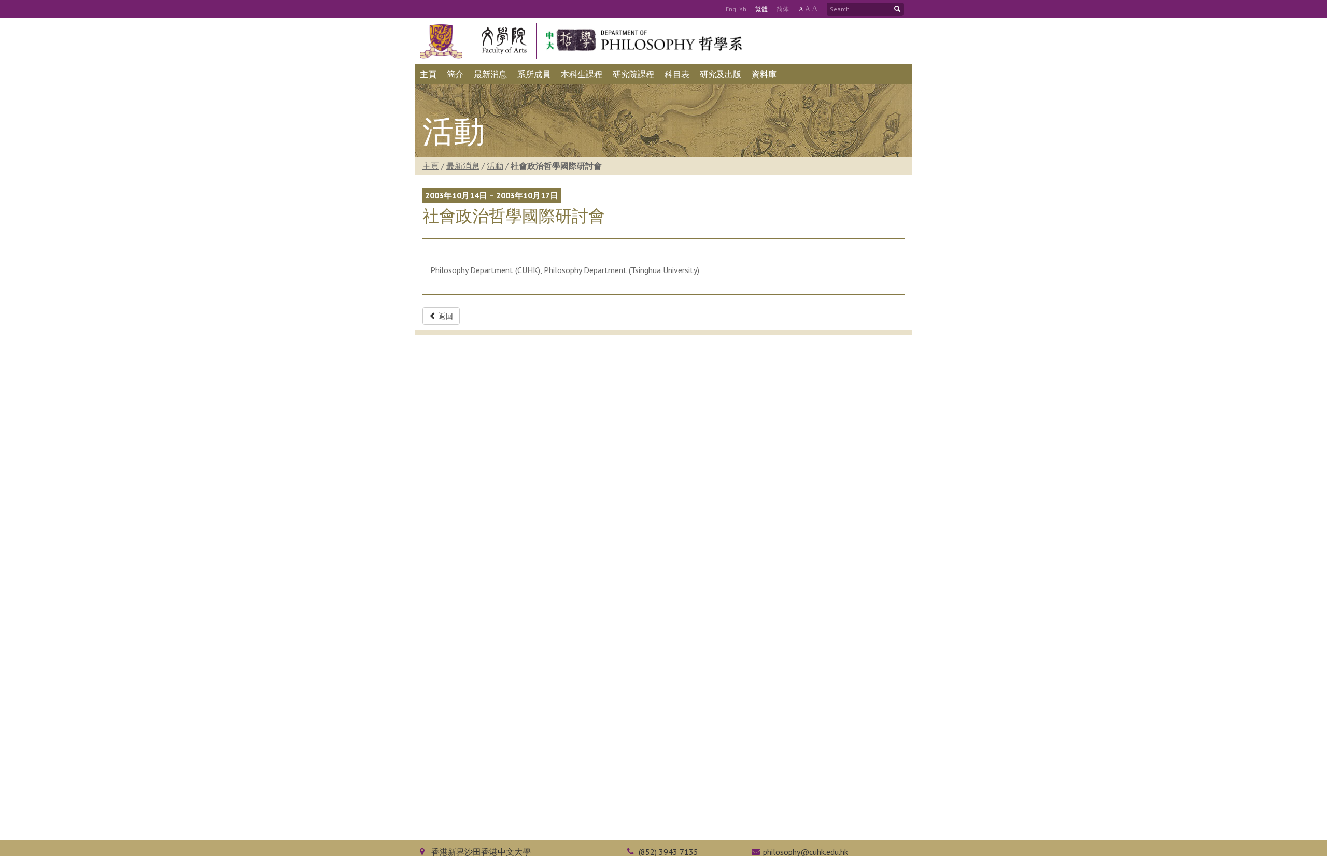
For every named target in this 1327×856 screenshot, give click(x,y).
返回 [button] (444, 316)
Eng (736, 9)
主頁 (430, 166)
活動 (495, 166)
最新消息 (462, 166)
